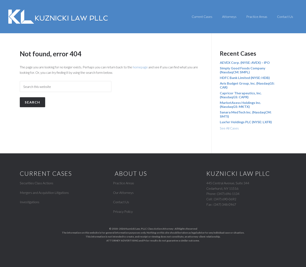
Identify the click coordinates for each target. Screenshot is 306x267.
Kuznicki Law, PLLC (58, 16)
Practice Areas (123, 183)
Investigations (29, 202)
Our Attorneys (123, 192)
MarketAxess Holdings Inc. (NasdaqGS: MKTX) (240, 104)
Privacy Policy (123, 211)
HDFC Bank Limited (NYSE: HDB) (245, 78)
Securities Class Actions (36, 183)
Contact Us (121, 202)
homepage (140, 67)
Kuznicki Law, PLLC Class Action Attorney (149, 228)
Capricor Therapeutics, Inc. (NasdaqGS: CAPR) (241, 95)
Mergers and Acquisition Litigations (44, 192)
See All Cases (229, 128)
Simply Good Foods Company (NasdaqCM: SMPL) (242, 70)
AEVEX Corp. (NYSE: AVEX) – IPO (245, 62)
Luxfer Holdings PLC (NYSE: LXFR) (246, 122)
